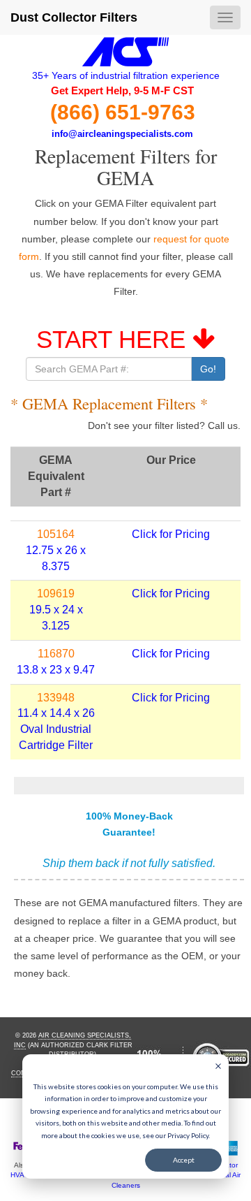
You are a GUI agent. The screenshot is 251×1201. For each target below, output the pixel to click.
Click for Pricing (171, 534)
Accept (184, 1160)
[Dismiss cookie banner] (218, 1067)
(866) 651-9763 (122, 112)
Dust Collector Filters (73, 17)
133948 (56, 698)
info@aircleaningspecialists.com (122, 134)
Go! (208, 368)
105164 (56, 534)
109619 (56, 593)
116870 (56, 654)
